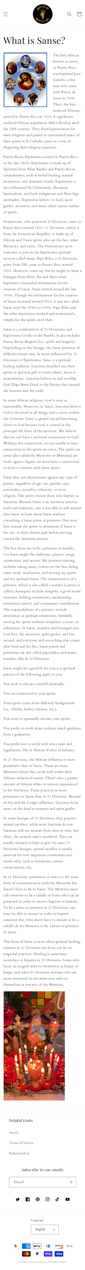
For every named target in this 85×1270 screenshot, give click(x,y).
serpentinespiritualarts (37, 1262)
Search (14, 1132)
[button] (6, 14)
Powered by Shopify (57, 1262)
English (40, 1229)
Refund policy (19, 1153)
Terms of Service (21, 1143)
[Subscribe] (71, 1182)
